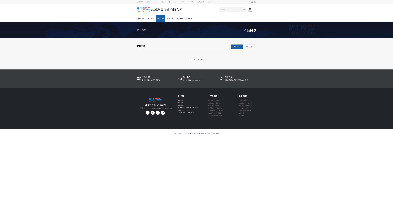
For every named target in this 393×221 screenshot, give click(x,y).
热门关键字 (242, 103)
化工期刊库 (219, 108)
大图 (250, 47)
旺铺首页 (141, 18)
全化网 (246, 108)
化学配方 (217, 101)
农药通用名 (211, 108)
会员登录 (253, 2)
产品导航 (249, 103)
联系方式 (189, 18)
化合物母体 (211, 113)
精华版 (241, 108)
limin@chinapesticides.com (192, 80)
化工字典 (190, 2)
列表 (238, 47)
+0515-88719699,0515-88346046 (188, 107)
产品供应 (170, 18)
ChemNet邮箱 (243, 101)
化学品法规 (200, 2)
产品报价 (179, 18)
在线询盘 (228, 77)
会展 (175, 2)
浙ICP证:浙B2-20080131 (199, 133)
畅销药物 (211, 106)
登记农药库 (219, 115)
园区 (182, 2)
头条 (169, 2)
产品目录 (160, 18)
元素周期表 (211, 110)
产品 (148, 2)
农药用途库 (211, 115)
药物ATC (217, 106)
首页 (138, 30)
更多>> (210, 2)
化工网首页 (140, 2)
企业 (155, 2)
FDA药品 (218, 113)
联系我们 (241, 115)
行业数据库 (248, 106)
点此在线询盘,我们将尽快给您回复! (236, 80)
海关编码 (211, 103)
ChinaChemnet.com (245, 110)
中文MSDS (218, 103)
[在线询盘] (148, 113)
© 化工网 (183, 133)
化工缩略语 (219, 110)
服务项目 (241, 106)
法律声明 (241, 113)
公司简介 (151, 18)
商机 (162, 2)
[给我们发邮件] (158, 113)
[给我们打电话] (153, 113)
